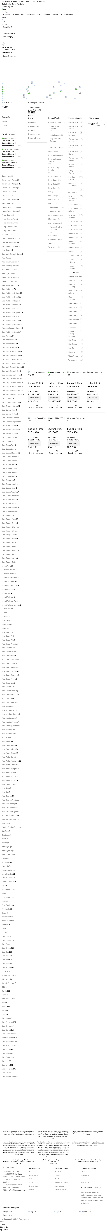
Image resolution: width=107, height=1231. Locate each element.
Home (31, 1172)
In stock (4, 125)
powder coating (54, 223)
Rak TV (71, 348)
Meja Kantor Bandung (72, 286)
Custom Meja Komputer (73, 134)
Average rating (33, 126)
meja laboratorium (55, 215)
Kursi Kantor (53, 180)
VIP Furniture (33, 391)
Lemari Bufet (73, 237)
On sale (4, 121)
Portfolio (31, 1189)
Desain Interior (71, 165)
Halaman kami (34, 1168)
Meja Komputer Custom (55, 140)
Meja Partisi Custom (61, 1182)
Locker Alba (74, 256)
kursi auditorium (29, 1134)
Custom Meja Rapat (73, 153)
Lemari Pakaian (71, 242)
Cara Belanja (85, 1175)
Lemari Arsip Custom (54, 127)
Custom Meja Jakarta (73, 127)
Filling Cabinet (71, 172)
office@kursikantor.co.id (17, 1190)
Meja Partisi (54, 211)
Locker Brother (72, 261)
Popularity (32, 122)
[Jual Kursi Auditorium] (8, 160)
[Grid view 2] (29, 113)
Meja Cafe (52, 200)
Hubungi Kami (33, 1186)
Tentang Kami (33, 1175)
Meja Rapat (52, 219)
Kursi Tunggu (73, 229)
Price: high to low (34, 138)
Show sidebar (35, 107)
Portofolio (72, 327)
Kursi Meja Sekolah (72, 216)
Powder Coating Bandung (56, 228)
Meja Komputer (72, 298)
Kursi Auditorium (8, 141)
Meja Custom (55, 135)
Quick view (31, 379)
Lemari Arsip (73, 233)
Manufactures (73, 276)
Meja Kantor (52, 203)
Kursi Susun (52, 188)
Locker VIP (74, 272)
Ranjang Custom (56, 147)
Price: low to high (34, 134)
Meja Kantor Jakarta (72, 292)
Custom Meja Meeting (73, 140)
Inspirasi (51, 151)
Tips (50, 243)
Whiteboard (52, 247)
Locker (70, 252)
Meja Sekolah (73, 319)
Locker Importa (73, 267)
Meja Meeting (55, 207)
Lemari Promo (73, 248)
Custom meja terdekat (73, 159)
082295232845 (53, 1163)
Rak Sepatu (72, 344)
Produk (31, 1179)
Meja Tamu (72, 323)
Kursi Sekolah (73, 221)
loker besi (52, 196)
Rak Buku (72, 340)
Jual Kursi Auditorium (9, 163)
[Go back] (4, 65)
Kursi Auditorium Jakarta (54, 160)
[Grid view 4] (34, 113)
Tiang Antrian (73, 356)
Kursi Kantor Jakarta (73, 210)
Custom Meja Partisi (73, 146)
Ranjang (51, 235)
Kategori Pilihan (61, 1168)
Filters (30, 115)
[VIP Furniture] (7, 107)
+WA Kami (18, 1174)
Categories (7, 75)
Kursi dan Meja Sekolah (54, 169)
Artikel (31, 1182)
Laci (50, 192)
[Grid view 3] (32, 113)
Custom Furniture (54, 122)
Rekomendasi (53, 239)
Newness (31, 130)
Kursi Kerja (52, 184)
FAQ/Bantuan (85, 1172)
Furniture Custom (71, 178)
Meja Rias (72, 315)
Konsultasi (84, 1179)
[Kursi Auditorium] (8, 138)
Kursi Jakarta (53, 176)
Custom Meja (73, 122)
